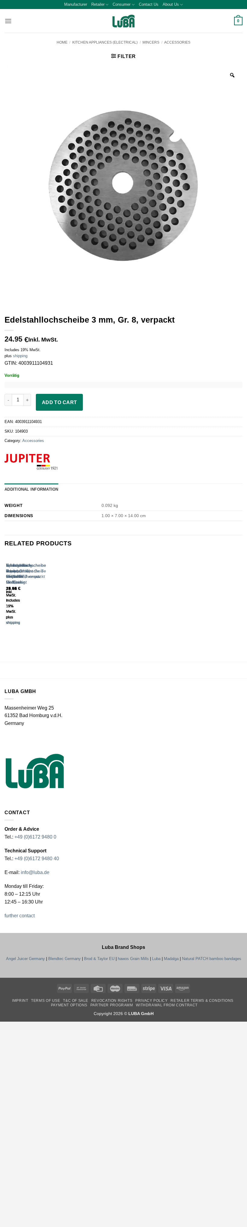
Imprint (20, 1000)
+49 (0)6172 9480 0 (35, 836)
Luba (156, 958)
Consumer (121, 4)
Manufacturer (75, 4)
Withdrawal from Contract (167, 1005)
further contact (20, 915)
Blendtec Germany (64, 958)
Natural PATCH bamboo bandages (211, 958)
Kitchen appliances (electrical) (105, 42)
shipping (20, 356)
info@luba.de (34, 872)
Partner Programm (111, 1005)
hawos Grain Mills (133, 958)
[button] (8, 21)
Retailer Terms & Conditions (201, 1000)
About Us (171, 4)
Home (62, 42)
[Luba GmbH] (35, 771)
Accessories (177, 42)
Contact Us (148, 4)
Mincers (150, 42)
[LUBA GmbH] (123, 21)
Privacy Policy (151, 1000)
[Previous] (7, 595)
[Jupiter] (42, 462)
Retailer (98, 4)
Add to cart (59, 402)
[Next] (24, 595)
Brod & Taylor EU (99, 958)
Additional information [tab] (31, 489)
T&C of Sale (75, 1000)
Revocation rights (111, 1000)
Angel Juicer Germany (25, 958)
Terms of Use (45, 1000)
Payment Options (69, 1005)
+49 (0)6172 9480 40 (36, 858)
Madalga (171, 958)
